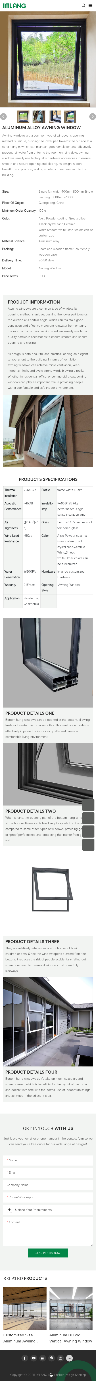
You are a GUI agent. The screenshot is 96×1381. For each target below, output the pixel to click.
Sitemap (80, 1375)
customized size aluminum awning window (19, 1338)
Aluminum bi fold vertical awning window (70, 1338)
